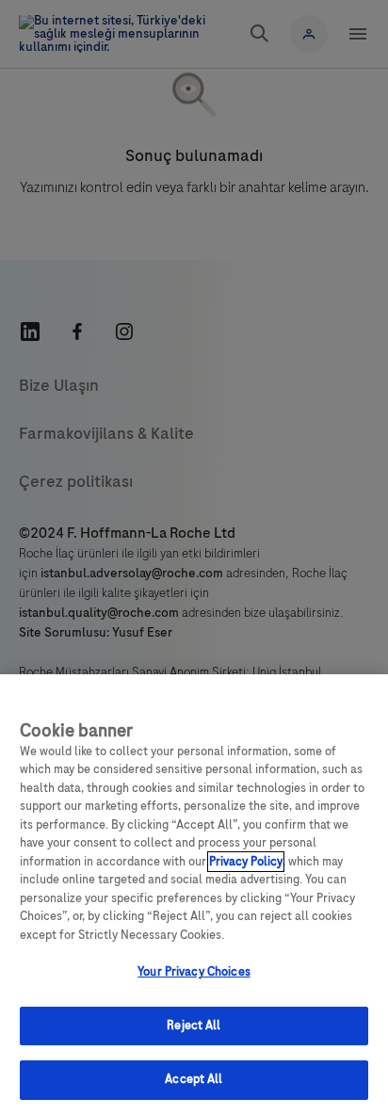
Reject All (193, 1025)
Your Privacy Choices (194, 971)
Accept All (193, 1079)
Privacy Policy (246, 861)
